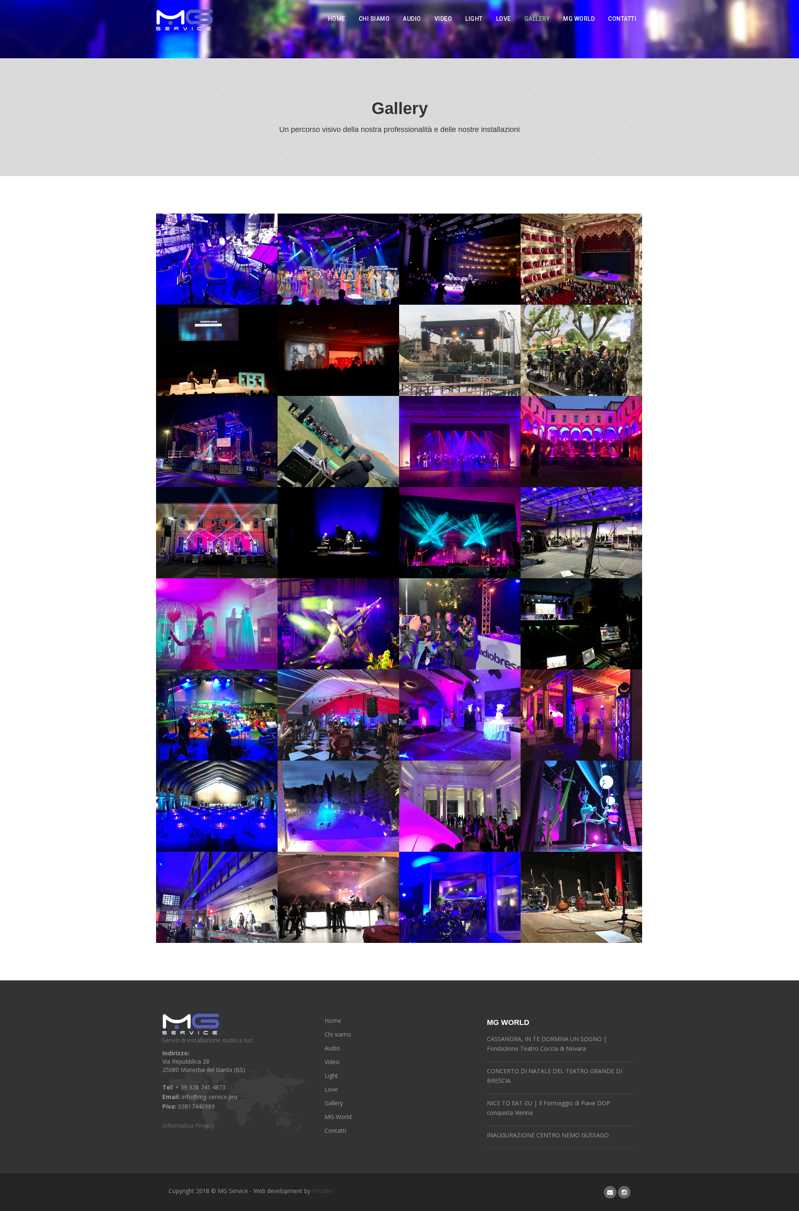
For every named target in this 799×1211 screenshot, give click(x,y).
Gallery (537, 18)
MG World (579, 18)
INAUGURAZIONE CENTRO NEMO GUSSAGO (548, 1135)
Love (503, 18)
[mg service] (184, 20)
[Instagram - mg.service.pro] (624, 1192)
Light (474, 18)
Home (336, 18)
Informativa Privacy (188, 1125)
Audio (412, 18)
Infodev (322, 1191)
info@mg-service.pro (210, 1097)
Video (443, 18)
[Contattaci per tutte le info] (610, 1192)
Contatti (622, 18)
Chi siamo (374, 18)
